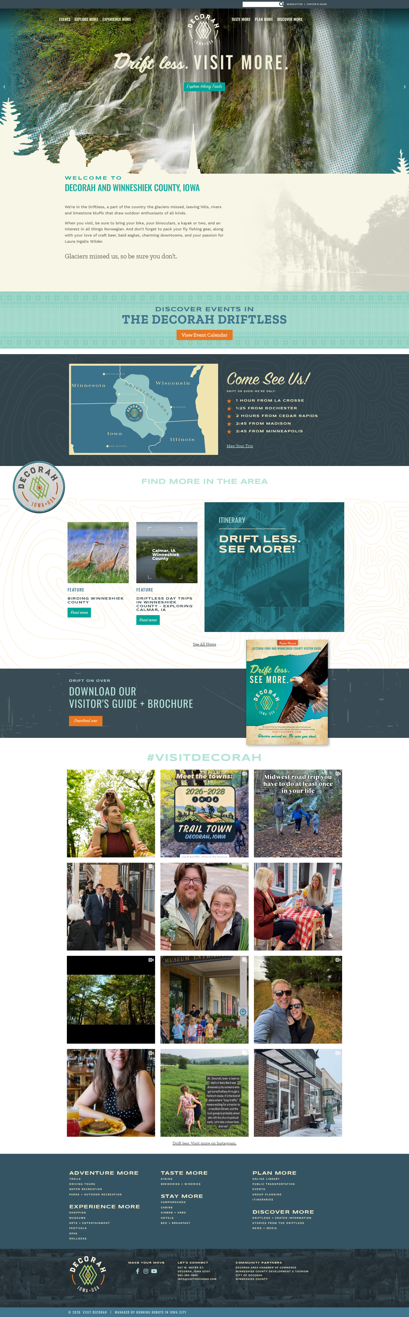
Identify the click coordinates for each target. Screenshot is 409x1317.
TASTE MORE (241, 19)
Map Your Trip (240, 445)
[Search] (281, 4)
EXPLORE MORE (86, 19)
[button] (4, 87)
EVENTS (64, 19)
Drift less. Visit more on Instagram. (204, 1143)
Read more (79, 613)
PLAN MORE (264, 19)
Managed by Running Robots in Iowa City (150, 1312)
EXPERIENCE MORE (116, 19)
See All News (204, 644)
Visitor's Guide (317, 4)
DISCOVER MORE (289, 19)
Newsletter (295, 4)
